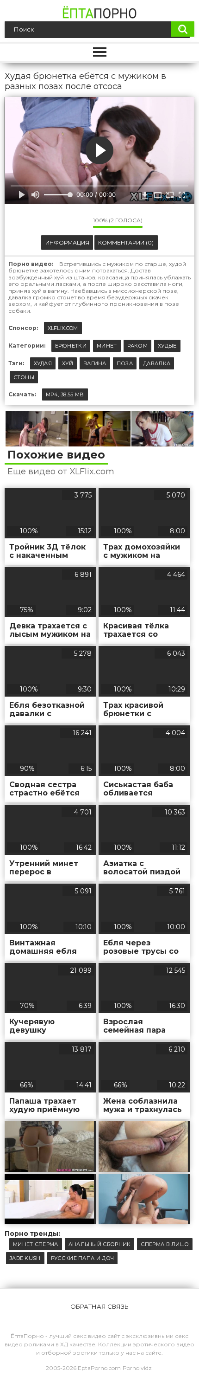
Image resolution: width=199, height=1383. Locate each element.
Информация (67, 242)
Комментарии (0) (126, 242)
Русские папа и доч (82, 1258)
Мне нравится (58, 222)
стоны (24, 377)
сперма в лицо (165, 1244)
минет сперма (35, 1244)
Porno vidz (137, 1367)
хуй (67, 363)
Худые (167, 346)
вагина (94, 363)
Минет (107, 346)
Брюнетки (71, 346)
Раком (137, 346)
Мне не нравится (79, 222)
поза (125, 363)
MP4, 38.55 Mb (65, 394)
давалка (156, 363)
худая (43, 363)
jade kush (25, 1258)
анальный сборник (99, 1244)
